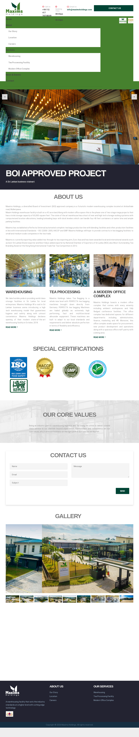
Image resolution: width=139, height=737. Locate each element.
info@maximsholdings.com (79, 10)
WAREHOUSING (19, 292)
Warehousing (14, 56)
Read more (11, 327)
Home (9, 19)
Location (12, 37)
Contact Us (115, 8)
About (9, 25)
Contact (10, 80)
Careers (12, 44)
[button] (4, 97)
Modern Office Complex (19, 69)
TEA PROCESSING (65, 292)
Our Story (12, 31)
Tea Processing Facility (19, 62)
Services (10, 50)
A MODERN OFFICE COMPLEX (110, 294)
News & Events (13, 74)
